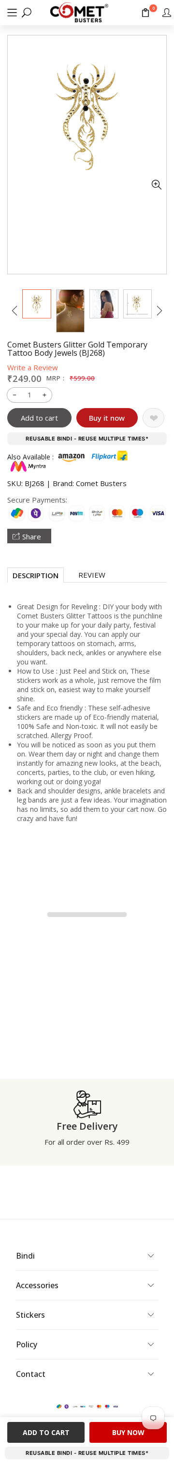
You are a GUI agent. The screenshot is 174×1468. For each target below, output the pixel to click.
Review (91, 575)
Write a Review (32, 367)
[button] (12, 12)
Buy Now (128, 1432)
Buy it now (107, 418)
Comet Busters (101, 483)
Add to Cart (46, 1432)
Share (31, 536)
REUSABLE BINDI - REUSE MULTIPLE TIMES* (87, 438)
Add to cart (39, 418)
